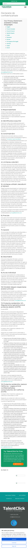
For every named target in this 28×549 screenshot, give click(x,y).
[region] (14, 538)
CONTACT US (14, 1)
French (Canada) (11, 29)
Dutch (8, 47)
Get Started (18, 463)
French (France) (11, 31)
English (8, 27)
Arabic (8, 35)
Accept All (14, 539)
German (9, 43)
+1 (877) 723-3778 (14, 514)
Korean (8, 39)
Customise (14, 542)
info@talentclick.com (15, 517)
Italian (8, 45)
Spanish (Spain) (10, 33)
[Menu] (25, 7)
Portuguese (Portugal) (12, 41)
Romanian (9, 37)
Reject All (14, 546)
